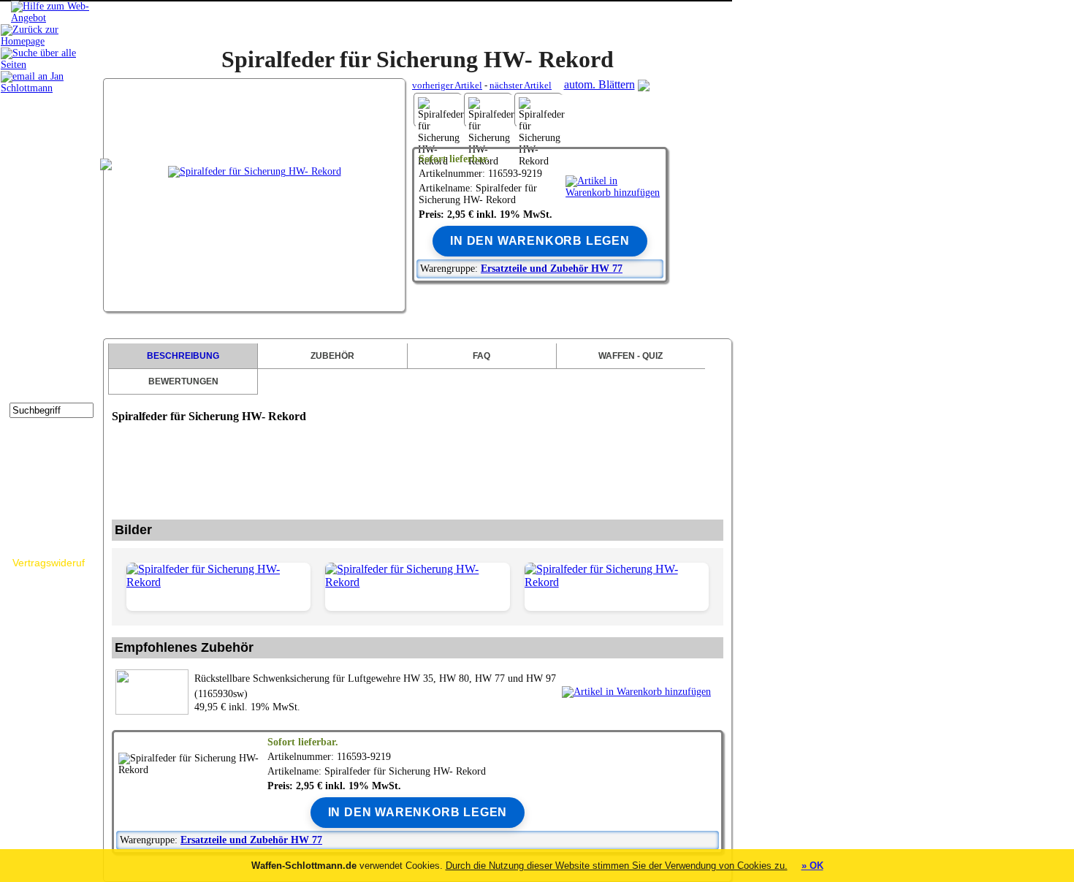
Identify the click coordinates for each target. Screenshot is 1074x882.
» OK (812, 865)
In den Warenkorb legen (540, 241)
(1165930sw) (375, 686)
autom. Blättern (599, 84)
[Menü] (52, 17)
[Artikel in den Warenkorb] (613, 187)
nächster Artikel (521, 85)
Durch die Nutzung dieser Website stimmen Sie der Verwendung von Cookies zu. (617, 865)
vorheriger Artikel (447, 85)
